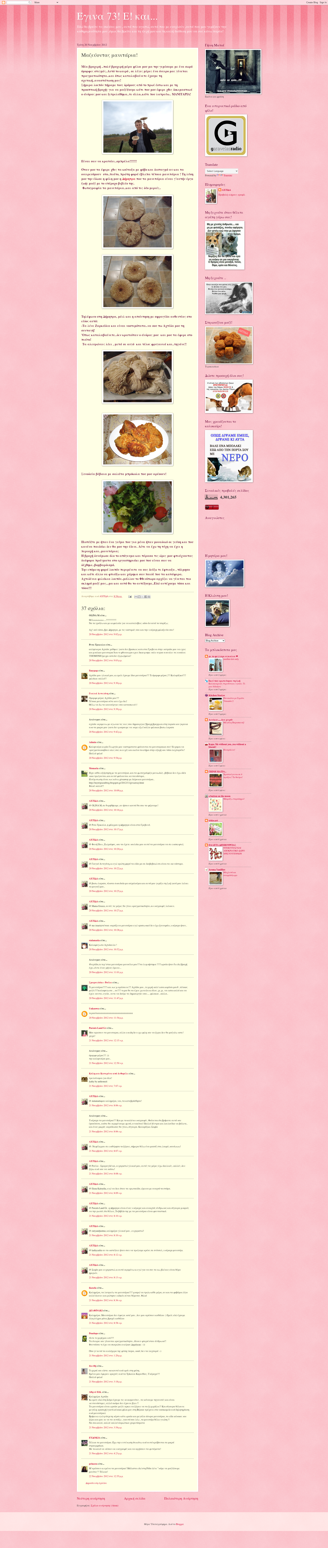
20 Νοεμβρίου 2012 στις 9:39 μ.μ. (105, 709)
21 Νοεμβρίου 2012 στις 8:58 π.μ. (105, 1322)
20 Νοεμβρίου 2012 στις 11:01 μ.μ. (106, 972)
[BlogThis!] (139, 596)
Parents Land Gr (97, 1028)
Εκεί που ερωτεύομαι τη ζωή (224, 681)
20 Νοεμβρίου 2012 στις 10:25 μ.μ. (106, 891)
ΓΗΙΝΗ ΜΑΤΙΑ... (217, 771)
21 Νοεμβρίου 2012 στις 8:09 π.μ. (105, 1193)
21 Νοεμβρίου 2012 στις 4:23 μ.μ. (105, 1453)
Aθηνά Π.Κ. (95, 1392)
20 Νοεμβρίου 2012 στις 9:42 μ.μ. (105, 731)
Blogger (179, 1524)
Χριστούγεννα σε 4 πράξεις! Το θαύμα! (233, 776)
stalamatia (94, 940)
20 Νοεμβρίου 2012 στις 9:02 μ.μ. (105, 634)
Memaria (93, 768)
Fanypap (93, 670)
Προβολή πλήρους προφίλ (231, 194)
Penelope (93, 1333)
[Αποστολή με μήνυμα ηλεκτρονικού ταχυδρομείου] (136, 596)
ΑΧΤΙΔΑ (93, 801)
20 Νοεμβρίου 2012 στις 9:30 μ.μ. (105, 683)
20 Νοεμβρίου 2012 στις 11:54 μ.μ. (106, 1017)
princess (93, 1463)
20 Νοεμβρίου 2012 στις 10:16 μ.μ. (106, 809)
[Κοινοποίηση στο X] (142, 596)
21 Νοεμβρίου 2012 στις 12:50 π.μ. (106, 1063)
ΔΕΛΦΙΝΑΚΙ (95, 1310)
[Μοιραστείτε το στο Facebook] (145, 596)
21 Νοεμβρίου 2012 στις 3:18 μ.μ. (105, 1381)
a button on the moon (219, 796)
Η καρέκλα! (229, 749)
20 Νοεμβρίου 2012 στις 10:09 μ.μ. (106, 790)
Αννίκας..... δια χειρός (221, 719)
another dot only (231, 659)
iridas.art (213, 820)
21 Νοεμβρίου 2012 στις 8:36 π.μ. (105, 1300)
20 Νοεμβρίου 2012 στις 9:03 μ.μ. (105, 660)
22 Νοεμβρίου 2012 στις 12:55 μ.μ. (106, 1476)
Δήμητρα (129, 178)
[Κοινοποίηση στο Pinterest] (149, 596)
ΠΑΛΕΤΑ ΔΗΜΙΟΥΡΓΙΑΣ (222, 845)
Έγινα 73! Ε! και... (117, 16)
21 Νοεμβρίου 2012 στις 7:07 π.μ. (105, 1085)
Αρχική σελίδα (134, 1498)
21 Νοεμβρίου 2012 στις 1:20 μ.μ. (105, 1355)
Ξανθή (92, 1366)
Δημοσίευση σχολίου (96, 1483)
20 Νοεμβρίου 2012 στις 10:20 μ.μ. (106, 848)
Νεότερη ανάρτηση (91, 1498)
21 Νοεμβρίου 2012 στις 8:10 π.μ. (105, 1215)
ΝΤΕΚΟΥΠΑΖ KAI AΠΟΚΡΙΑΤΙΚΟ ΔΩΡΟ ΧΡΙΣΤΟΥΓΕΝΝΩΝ (234, 850)
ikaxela (92, 1288)
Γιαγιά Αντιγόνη (98, 693)
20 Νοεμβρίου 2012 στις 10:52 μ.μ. (106, 949)
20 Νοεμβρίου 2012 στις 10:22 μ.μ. (106, 868)
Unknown (94, 1008)
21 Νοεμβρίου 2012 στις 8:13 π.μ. (105, 1277)
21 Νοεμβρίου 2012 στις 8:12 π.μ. (105, 1254)
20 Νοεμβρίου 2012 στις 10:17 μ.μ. (106, 829)
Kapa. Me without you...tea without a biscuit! (227, 746)
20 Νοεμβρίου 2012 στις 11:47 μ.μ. (106, 998)
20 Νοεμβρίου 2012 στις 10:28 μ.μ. (106, 929)
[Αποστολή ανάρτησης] (129, 596)
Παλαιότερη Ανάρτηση (181, 1498)
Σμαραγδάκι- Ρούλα (100, 982)
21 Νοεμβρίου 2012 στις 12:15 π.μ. (106, 1040)
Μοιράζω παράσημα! (233, 798)
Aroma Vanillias (217, 869)
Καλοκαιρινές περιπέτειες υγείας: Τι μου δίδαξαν (227, 685)
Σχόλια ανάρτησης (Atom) (104, 1505)
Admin (92, 742)
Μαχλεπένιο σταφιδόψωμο (230, 874)
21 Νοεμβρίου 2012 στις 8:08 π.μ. (105, 1173)
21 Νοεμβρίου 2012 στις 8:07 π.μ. (105, 1150)
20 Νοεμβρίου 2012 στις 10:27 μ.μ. (106, 910)
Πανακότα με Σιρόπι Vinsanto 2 (233, 699)
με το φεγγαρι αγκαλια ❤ (223, 656)
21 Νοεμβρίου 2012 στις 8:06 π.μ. (105, 1105)
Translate (228, 175)
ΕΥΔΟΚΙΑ (94, 1437)
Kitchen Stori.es (217, 695)
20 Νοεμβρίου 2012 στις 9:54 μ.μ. (105, 757)
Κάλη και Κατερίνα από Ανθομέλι (108, 1073)
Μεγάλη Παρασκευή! (233, 722)
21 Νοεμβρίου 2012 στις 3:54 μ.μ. (105, 1427)
